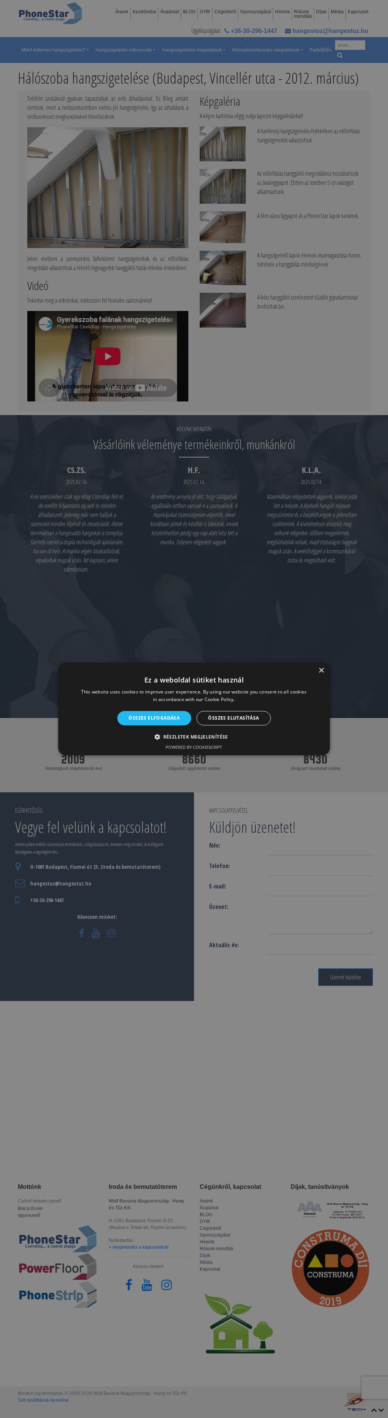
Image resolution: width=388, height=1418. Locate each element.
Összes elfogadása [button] (154, 718)
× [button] (321, 670)
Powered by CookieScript (194, 747)
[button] (194, 737)
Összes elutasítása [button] (233, 718)
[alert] (194, 709)
